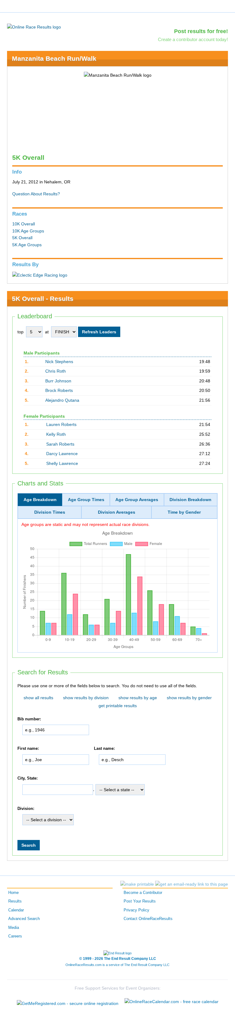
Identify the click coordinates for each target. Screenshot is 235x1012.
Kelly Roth (56, 434)
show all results (38, 697)
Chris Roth (55, 371)
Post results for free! (201, 31)
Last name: (104, 749)
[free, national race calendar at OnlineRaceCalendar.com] (171, 1001)
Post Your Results (140, 901)
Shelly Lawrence (62, 463)
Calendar (16, 910)
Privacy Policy (136, 910)
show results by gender (189, 697)
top (20, 331)
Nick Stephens (59, 361)
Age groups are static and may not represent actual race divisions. (85, 524)
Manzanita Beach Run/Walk (54, 58)
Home (13, 893)
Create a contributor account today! (193, 39)
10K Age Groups (28, 230)
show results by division (86, 697)
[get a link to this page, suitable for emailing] (191, 884)
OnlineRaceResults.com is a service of (117, 965)
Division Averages (116, 512)
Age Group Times (86, 499)
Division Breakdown (190, 499)
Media (13, 928)
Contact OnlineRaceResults (148, 919)
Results (15, 901)
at (47, 331)
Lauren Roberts (61, 424)
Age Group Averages (136, 499)
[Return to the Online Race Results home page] (34, 26)
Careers (15, 936)
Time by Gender (184, 512)
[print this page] (137, 884)
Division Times (49, 512)
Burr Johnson (58, 380)
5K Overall (22, 237)
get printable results (118, 705)
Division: (25, 809)
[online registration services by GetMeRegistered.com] (67, 1001)
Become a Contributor (143, 893)
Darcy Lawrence (62, 453)
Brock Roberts (59, 390)
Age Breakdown (40, 499)
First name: (28, 749)
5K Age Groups (27, 244)
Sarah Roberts (60, 444)
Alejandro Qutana (62, 400)
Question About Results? (36, 193)
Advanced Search (24, 919)
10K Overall (23, 223)
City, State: (27, 778)
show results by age (137, 697)
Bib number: (29, 719)
